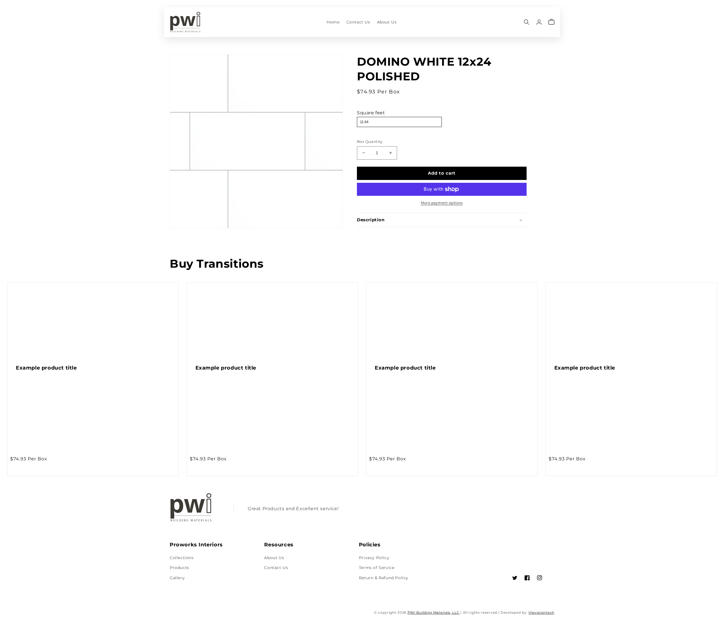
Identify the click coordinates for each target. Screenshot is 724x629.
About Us (274, 557)
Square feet (371, 112)
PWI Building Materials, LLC (434, 612)
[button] (526, 22)
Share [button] (369, 234)
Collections (182, 557)
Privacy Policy (374, 557)
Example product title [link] (46, 368)
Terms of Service (377, 567)
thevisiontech (541, 612)
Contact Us (276, 567)
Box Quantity (370, 141)
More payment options (442, 203)
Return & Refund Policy (383, 577)
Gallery (177, 577)
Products (179, 567)
